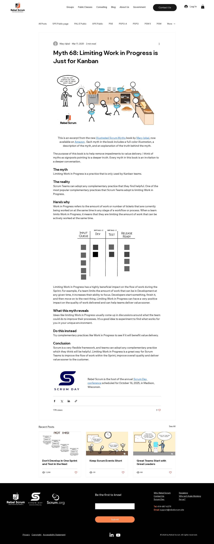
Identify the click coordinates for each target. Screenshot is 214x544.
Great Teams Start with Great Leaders (151, 462)
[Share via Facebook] (54, 401)
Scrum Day (159, 499)
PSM (159, 23)
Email (98, 500)
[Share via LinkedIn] (68, 401)
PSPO (136, 23)
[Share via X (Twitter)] (61, 401)
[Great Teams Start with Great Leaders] (154, 443)
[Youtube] (118, 535)
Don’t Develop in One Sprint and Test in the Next (59, 462)
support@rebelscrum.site (172, 509)
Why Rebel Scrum (162, 493)
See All (172, 426)
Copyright (37, 534)
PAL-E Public (80, 23)
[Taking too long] (107, 443)
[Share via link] (76, 401)
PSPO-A (123, 23)
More (169, 23)
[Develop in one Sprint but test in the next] (60, 443)
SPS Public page (60, 23)
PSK (111, 23)
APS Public (97, 23)
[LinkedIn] (111, 535)
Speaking (183, 493)
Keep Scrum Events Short (106, 460)
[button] (70, 7)
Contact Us (159, 496)
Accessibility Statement (54, 534)
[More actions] (159, 43)
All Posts (43, 23)
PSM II (148, 23)
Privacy (26, 534)
